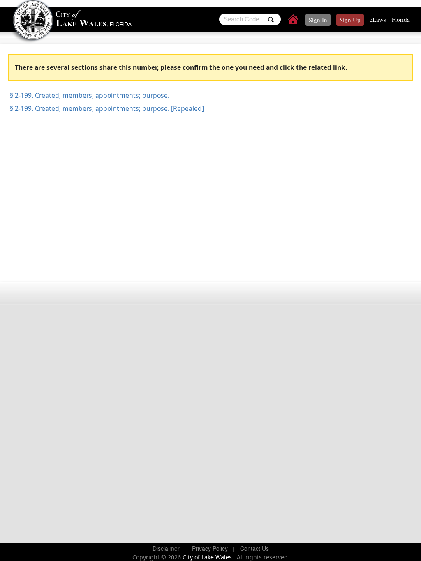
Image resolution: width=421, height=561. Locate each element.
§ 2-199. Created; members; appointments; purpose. (88, 95)
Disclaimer (166, 548)
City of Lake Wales (208, 557)
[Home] (293, 20)
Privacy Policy (210, 548)
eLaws (378, 19)
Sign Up (350, 20)
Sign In (318, 20)
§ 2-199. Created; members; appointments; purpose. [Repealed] (106, 108)
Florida (401, 19)
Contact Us (254, 548)
